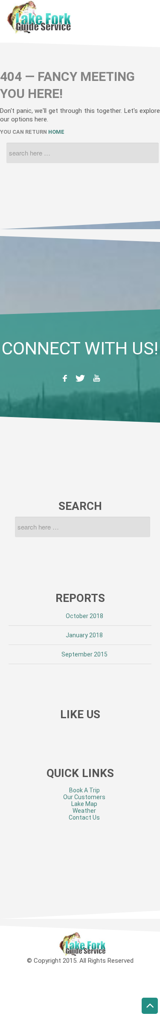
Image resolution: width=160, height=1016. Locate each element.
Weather (84, 810)
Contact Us (84, 817)
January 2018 (84, 635)
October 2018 (84, 616)
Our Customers (84, 797)
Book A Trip (84, 790)
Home (56, 132)
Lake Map (84, 803)
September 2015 (84, 654)
